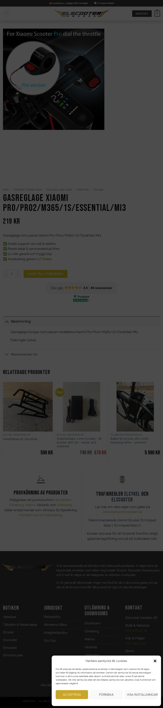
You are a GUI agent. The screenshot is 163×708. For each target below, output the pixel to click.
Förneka (106, 694)
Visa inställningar (142, 694)
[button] (155, 661)
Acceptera (72, 694)
